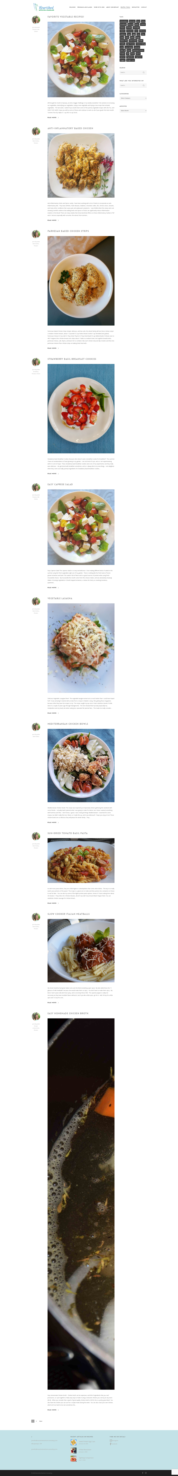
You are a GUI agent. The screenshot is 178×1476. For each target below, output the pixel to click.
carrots (143, 24)
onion (129, 50)
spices (138, 53)
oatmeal (137, 47)
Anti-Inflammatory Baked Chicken (70, 128)
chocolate (136, 27)
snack (132, 53)
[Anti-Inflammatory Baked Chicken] (81, 201)
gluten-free (123, 40)
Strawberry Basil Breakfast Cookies (72, 359)
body (143, 21)
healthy (122, 44)
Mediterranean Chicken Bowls (68, 723)
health (141, 40)
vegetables (130, 57)
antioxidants (124, 21)
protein (122, 53)
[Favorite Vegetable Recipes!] (81, 100)
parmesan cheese (138, 50)
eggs (133, 34)
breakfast (123, 24)
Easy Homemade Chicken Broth (68, 1013)
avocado (132, 21)
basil (138, 21)
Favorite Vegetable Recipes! (66, 16)
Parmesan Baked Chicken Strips (68, 231)
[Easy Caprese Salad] (81, 568)
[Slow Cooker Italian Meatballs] (95, 985)
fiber (143, 34)
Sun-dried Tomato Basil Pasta (68, 833)
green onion (133, 40)
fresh (127, 37)
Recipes (35, 29)
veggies (122, 60)
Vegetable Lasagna (60, 598)
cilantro (122, 31)
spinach (122, 57)
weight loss (130, 60)
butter (137, 24)
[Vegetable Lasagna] (81, 696)
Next (40, 1421)
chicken (129, 27)
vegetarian (138, 57)
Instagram (115, 1440)
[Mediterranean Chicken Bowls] (81, 805)
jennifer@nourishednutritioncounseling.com (44, 1440)
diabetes (123, 34)
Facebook (114, 1444)
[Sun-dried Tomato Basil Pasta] (81, 886)
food (121, 37)
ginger (138, 37)
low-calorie (128, 47)
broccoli (130, 24)
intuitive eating (140, 44)
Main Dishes (36, 141)
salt (128, 53)
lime (121, 47)
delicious (142, 31)
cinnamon (130, 31)
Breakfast (35, 371)
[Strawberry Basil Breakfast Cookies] (81, 456)
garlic (132, 37)
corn (136, 31)
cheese (122, 27)
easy (129, 34)
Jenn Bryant (35, 27)
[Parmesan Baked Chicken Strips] (81, 329)
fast (138, 34)
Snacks (38, 373)
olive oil (122, 50)
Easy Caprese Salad (60, 484)
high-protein (130, 44)
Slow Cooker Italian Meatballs (69, 914)
